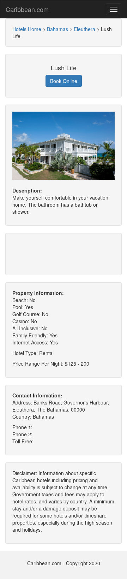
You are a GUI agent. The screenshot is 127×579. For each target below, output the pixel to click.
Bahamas (57, 29)
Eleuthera (84, 29)
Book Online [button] (63, 80)
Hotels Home (26, 29)
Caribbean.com (27, 9)
